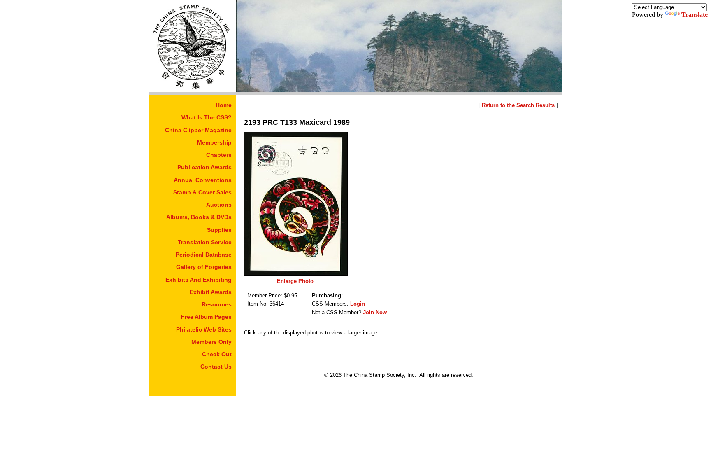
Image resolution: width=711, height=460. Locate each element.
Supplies (219, 229)
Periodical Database (204, 254)
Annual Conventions (203, 180)
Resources (217, 304)
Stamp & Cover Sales (202, 192)
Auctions (219, 204)
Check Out (217, 354)
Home (224, 105)
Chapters (219, 155)
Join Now (375, 312)
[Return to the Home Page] (192, 89)
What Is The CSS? (206, 117)
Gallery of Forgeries (204, 267)
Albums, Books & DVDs (199, 217)
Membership (214, 142)
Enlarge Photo (295, 281)
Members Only (211, 342)
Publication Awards (204, 167)
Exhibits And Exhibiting (198, 279)
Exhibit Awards (211, 292)
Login (357, 304)
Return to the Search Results (518, 105)
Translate (694, 14)
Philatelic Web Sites (204, 329)
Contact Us (216, 366)
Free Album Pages (206, 316)
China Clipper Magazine (198, 130)
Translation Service (205, 242)
